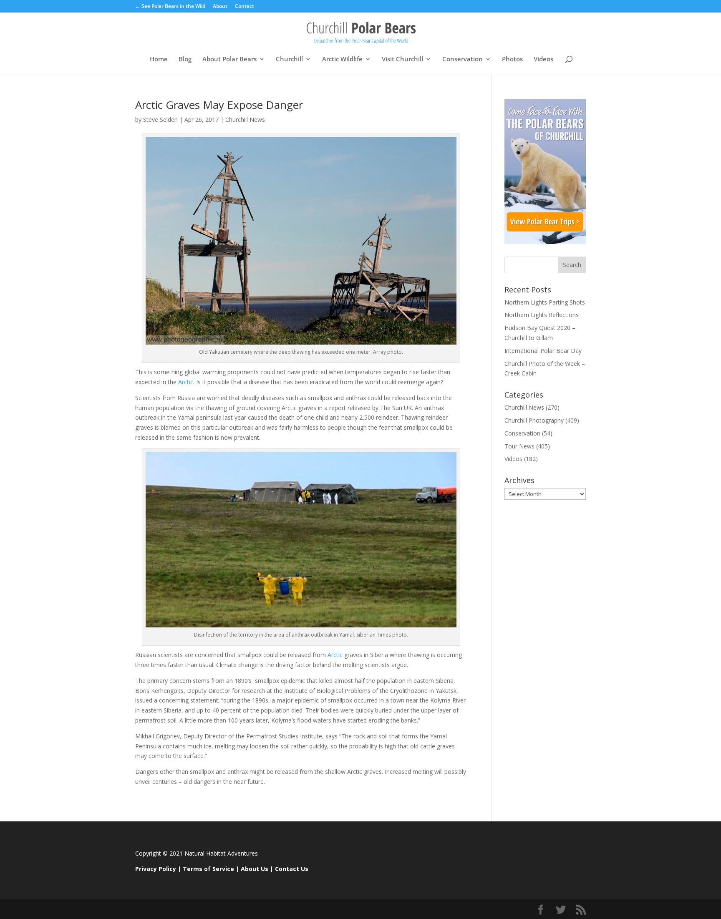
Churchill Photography (534, 420)
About (220, 7)
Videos (543, 59)
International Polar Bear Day (543, 351)
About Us (254, 869)
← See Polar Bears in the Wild (170, 7)
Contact (244, 7)
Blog (185, 59)
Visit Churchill (402, 59)
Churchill (289, 59)
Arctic (184, 382)
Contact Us (291, 869)
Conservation (462, 59)
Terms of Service (208, 869)
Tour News (519, 446)
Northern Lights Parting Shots (544, 302)
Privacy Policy (155, 869)
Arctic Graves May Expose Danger (219, 104)
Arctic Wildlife (342, 59)
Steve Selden (160, 119)
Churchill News (245, 119)
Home (159, 59)
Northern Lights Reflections (541, 315)
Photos (512, 59)
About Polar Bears (229, 59)
